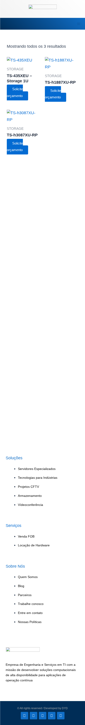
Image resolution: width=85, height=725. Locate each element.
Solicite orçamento (15, 92)
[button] (8, 23)
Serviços (13, 525)
